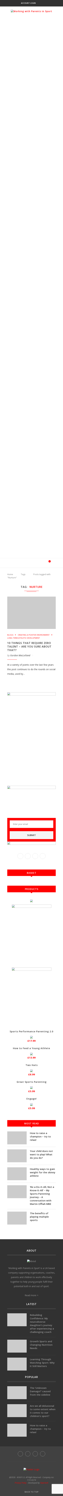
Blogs (10, 635)
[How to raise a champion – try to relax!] (17, 1137)
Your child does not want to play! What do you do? (41, 1154)
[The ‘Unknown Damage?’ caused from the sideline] (17, 1392)
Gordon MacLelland (20, 655)
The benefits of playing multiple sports (39, 1217)
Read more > (31, 1295)
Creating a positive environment (34, 635)
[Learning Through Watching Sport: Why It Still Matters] (17, 1364)
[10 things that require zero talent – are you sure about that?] (31, 613)
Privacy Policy (20, 1482)
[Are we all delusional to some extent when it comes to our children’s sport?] (17, 1410)
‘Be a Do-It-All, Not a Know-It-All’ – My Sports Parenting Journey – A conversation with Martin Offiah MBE (42, 1195)
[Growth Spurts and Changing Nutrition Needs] (17, 1346)
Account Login (28, 3)
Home (10, 574)
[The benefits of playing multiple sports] (17, 1218)
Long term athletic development (23, 638)
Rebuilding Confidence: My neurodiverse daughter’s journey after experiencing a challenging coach (42, 1323)
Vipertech (44, 1482)
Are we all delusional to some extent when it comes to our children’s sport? (42, 1411)
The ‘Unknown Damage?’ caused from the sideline (40, 1391)
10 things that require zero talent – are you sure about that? (29, 646)
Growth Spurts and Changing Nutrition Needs (41, 1345)
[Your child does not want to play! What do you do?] (17, 1155)
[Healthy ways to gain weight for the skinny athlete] (17, 1173)
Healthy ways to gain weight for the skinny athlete (42, 1172)
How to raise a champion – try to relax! (40, 1136)
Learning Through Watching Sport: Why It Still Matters (42, 1363)
